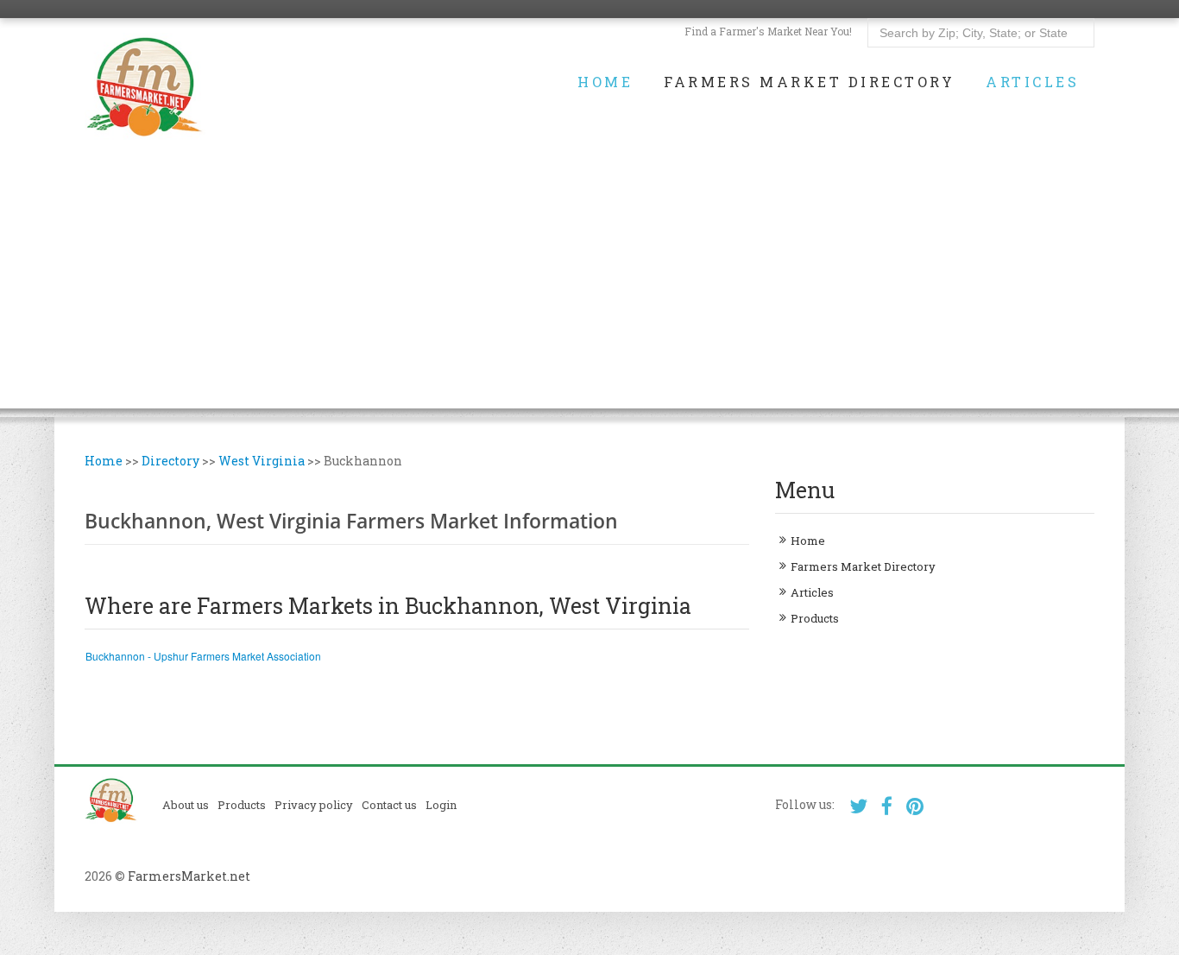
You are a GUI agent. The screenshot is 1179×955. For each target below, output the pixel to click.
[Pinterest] (915, 806)
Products (815, 618)
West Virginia (261, 460)
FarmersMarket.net (189, 876)
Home (605, 82)
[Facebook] (886, 806)
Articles (1032, 82)
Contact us (389, 805)
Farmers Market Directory (809, 82)
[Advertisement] (589, 287)
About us (185, 805)
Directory (170, 460)
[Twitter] (858, 806)
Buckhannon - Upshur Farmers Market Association (203, 655)
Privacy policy (313, 805)
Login (441, 805)
